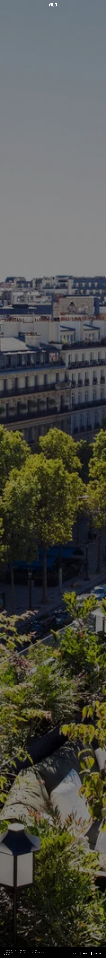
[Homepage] (53, 4)
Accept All (74, 953)
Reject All (85, 953)
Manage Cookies (97, 953)
